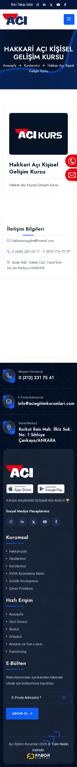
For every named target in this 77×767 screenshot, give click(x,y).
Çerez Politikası (21, 589)
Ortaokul (15, 637)
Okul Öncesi (18, 622)
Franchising (17, 652)
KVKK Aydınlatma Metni (26, 574)
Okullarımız (17, 559)
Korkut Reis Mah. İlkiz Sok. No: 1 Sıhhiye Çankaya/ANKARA (45, 435)
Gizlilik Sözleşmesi (23, 581)
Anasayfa (9, 65)
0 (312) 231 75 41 (36, 378)
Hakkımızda (18, 551)
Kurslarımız (32, 65)
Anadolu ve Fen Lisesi (25, 644)
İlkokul (14, 629)
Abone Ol (20, 713)
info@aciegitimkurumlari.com (46, 403)
